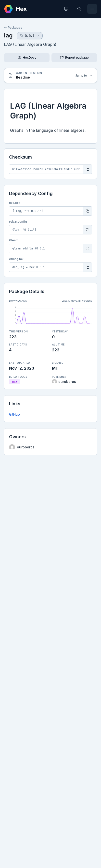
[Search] (79, 9)
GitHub (14, 414)
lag (8, 35)
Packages (15, 27)
